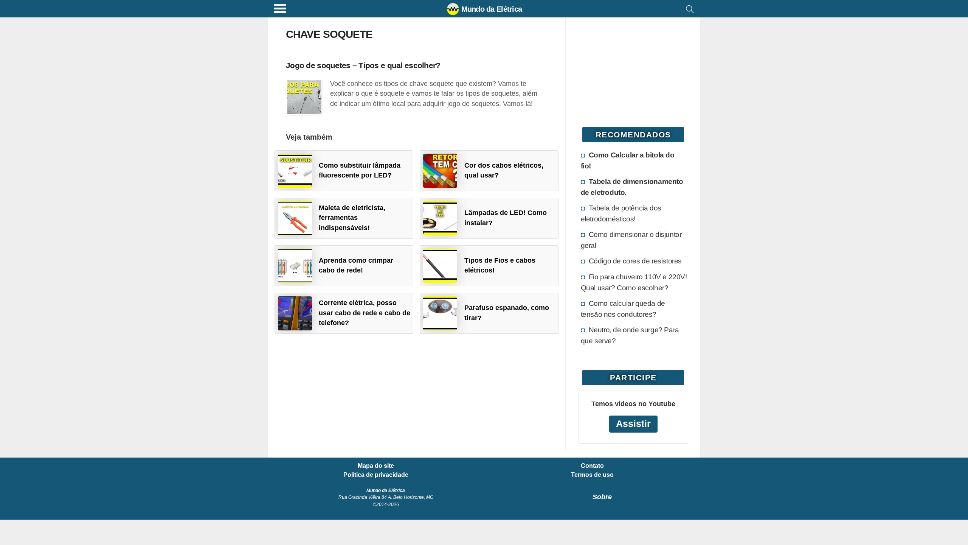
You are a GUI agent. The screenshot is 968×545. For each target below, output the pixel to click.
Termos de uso (592, 475)
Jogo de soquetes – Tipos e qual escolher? (363, 65)
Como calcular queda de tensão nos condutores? (623, 308)
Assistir (633, 424)
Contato (592, 466)
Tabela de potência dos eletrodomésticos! (621, 213)
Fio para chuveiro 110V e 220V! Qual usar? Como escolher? (634, 282)
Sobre (602, 497)
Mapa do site (376, 466)
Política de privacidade (375, 475)
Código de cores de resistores (635, 261)
